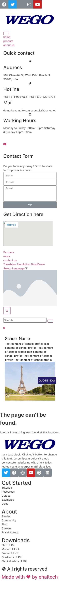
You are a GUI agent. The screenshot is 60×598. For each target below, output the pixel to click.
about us (8, 45)
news (6, 256)
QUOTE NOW (47, 380)
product (8, 41)
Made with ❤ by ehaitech (30, 577)
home (6, 37)
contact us (10, 260)
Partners (8, 252)
